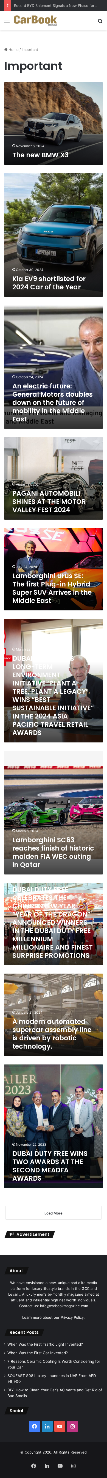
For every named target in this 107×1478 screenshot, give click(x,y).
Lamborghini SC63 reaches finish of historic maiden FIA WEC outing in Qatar (53, 852)
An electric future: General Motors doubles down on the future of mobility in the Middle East (52, 403)
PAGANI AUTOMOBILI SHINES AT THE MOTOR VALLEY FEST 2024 (49, 501)
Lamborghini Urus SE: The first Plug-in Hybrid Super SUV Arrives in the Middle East (52, 588)
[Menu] (7, 23)
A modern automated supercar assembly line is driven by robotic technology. (51, 1034)
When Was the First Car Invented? (37, 1353)
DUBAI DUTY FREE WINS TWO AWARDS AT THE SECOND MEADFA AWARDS (50, 1166)
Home (13, 49)
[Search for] (100, 23)
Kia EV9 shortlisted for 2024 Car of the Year (49, 283)
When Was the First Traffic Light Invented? (45, 1344)
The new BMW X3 (40, 155)
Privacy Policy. (73, 1317)
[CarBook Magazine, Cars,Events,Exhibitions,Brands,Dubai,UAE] (36, 20)
